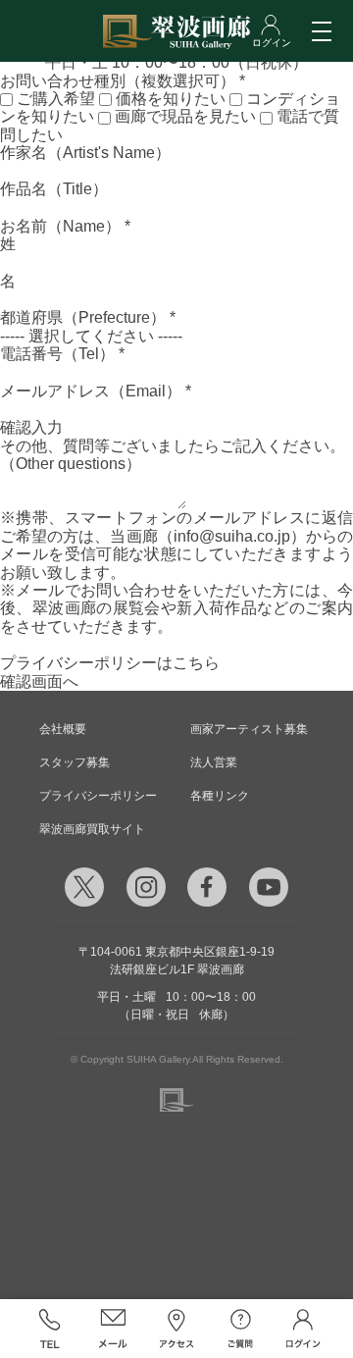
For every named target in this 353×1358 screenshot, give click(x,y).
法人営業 (213, 762)
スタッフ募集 (74, 762)
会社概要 (62, 729)
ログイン (303, 1328)
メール (113, 1328)
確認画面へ (39, 681)
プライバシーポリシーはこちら (110, 662)
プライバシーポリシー (98, 796)
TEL (49, 1328)
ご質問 (240, 1328)
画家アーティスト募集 (249, 729)
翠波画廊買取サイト (92, 829)
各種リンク (219, 796)
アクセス (177, 1328)
